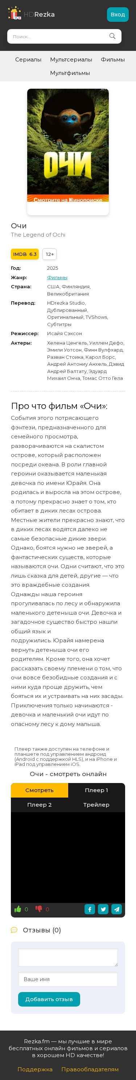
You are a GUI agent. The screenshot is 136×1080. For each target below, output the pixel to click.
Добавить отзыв (49, 999)
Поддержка (35, 1069)
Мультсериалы (71, 59)
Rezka (39, 15)
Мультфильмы (70, 72)
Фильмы (113, 59)
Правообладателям (90, 1069)
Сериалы (28, 59)
